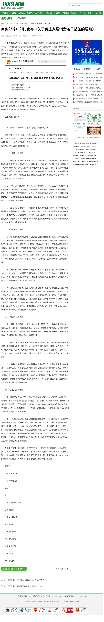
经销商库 (74, 13)
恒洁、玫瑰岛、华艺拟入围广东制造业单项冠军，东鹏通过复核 (89, 78)
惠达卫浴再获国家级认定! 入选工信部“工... (84, 152)
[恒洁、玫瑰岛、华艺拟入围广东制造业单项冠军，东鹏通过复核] (93, 117)
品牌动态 (21, 13)
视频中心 (30, 13)
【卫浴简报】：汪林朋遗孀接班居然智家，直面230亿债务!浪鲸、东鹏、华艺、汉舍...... (89, 88)
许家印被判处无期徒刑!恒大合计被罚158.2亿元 (89, 85)
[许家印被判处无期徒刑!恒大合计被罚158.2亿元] (93, 130)
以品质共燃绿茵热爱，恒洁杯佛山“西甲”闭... (85, 164)
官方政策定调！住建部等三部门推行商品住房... (86, 143)
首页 (11, 23)
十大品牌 (97, 69)
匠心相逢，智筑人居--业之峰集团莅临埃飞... (85, 155)
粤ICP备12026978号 (73, 601)
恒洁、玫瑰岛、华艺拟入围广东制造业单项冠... (86, 161)
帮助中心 (27, 596)
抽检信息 (66, 13)
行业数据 (57, 13)
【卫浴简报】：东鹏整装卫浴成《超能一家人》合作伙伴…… (26, 586)
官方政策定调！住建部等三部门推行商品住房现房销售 (89, 74)
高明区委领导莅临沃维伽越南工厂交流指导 (84, 146)
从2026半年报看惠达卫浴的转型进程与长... (84, 149)
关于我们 (82, 13)
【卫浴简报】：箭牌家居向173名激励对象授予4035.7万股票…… (27, 580)
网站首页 (5, 13)
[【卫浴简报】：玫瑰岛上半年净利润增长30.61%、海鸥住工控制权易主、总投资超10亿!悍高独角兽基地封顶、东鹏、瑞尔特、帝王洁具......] (79, 130)
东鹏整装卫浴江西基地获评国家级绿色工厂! (85, 158)
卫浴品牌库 (39, 13)
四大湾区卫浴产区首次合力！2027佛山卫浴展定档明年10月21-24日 (89, 92)
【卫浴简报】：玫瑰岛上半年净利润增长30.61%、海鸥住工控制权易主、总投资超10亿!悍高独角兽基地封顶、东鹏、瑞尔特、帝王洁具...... (89, 81)
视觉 (89, 13)
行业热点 (13, 13)
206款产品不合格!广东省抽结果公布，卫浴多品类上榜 (89, 99)
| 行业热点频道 (19, 18)
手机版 (99, 13)
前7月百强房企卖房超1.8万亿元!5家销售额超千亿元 (89, 102)
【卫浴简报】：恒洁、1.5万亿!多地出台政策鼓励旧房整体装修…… (89, 95)
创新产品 (49, 13)
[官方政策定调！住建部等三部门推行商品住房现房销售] (79, 117)
